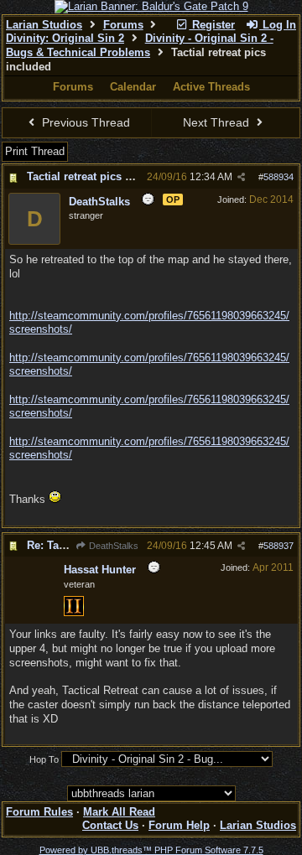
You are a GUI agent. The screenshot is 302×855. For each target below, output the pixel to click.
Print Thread (35, 151)
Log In (277, 24)
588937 (278, 546)
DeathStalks (112, 546)
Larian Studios (44, 24)
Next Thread (218, 122)
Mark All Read (119, 812)
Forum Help (179, 825)
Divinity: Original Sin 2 (65, 38)
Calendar (133, 86)
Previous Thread (84, 122)
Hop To (44, 759)
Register (212, 24)
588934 (278, 177)
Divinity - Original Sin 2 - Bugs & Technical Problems (139, 45)
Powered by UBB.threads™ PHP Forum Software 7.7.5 (151, 850)
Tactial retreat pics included (98, 176)
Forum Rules (39, 812)
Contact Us (110, 825)
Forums (123, 24)
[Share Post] (241, 177)
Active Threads (211, 86)
